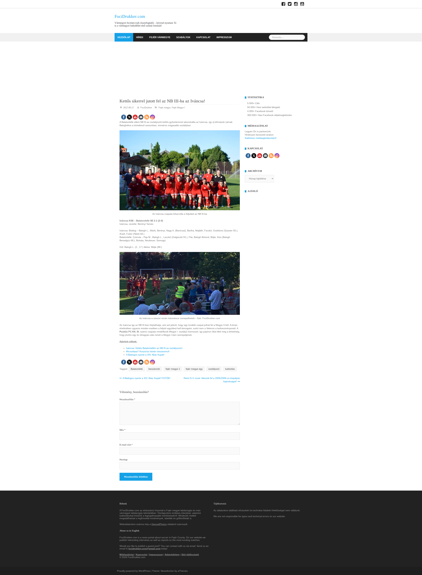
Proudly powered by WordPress (133, 571)
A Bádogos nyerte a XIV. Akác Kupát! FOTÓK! (146, 378)
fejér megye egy (194, 369)
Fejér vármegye (159, 37)
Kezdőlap (124, 37)
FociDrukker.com (130, 16)
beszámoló (154, 369)
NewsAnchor (167, 571)
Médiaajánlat (127, 554)
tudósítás (230, 369)
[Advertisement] (211, 66)
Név (122, 430)
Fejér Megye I (178, 107)
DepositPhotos (159, 524)
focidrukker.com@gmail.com (144, 548)
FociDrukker (146, 107)
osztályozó (213, 369)
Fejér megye (164, 107)
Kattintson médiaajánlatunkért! (260, 138)
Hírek (139, 37)
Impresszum (224, 37)
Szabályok (183, 37)
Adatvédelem (172, 554)
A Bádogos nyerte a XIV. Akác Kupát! (145, 354)
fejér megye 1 (173, 369)
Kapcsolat (203, 37)
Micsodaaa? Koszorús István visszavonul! (147, 351)
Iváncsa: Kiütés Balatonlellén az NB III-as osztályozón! (154, 348)
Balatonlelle (137, 369)
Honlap (124, 459)
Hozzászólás (127, 399)
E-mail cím (126, 444)
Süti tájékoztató (190, 554)
